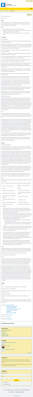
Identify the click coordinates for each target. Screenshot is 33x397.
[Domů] (3, 5)
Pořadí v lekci (3, 18)
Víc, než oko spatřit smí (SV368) (11, 307)
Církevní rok (9, 316)
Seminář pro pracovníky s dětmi (10, 349)
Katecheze (9, 4)
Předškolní (10, 314)
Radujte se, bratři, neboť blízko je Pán (12, 306)
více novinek (29, 352)
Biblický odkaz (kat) (4, 318)
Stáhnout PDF (29, 14)
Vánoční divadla (7, 345)
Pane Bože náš (8, 311)
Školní (7, 314)
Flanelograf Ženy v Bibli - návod (6, 330)
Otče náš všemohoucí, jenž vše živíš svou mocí (13, 308)
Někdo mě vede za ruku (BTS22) (11, 312)
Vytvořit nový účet (5, 382)
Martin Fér (18, 395)
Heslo (2, 376)
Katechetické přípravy (6, 10)
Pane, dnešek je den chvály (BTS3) (11, 310)
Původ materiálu (3, 16)
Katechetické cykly (4, 316)
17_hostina (3, 333)
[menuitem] (27, 1)
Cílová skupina (3, 314)
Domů (1, 10)
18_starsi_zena (4, 331)
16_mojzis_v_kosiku (5, 334)
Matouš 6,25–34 (9, 318)
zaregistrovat (12, 361)
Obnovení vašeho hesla (6, 384)
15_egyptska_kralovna (5, 335)
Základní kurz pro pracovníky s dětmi (10, 342)
